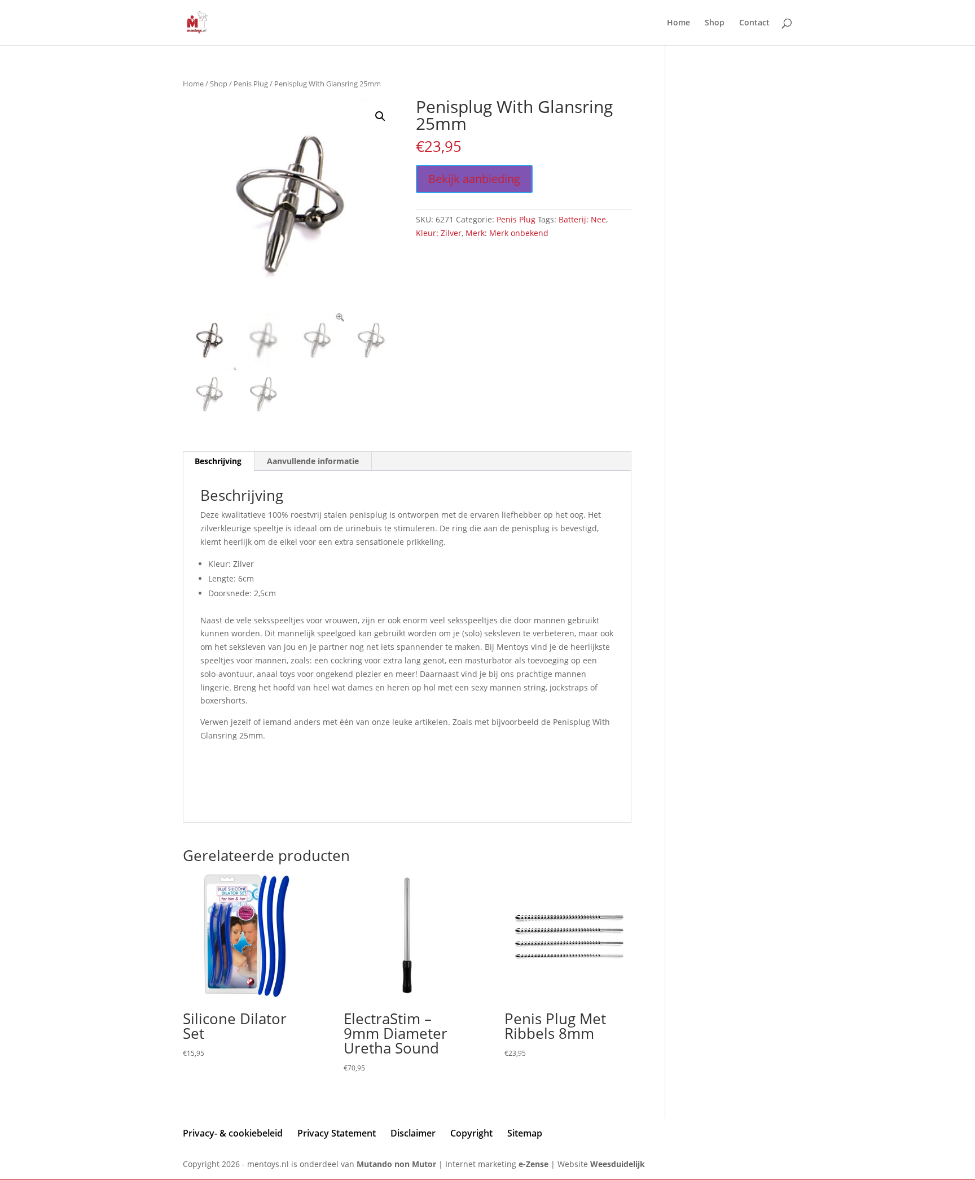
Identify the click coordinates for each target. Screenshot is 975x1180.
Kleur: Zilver (439, 233)
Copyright (471, 1133)
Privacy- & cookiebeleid (233, 1133)
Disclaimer (413, 1133)
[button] (380, 116)
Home (678, 23)
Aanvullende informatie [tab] (313, 461)
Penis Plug (251, 83)
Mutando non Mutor (397, 1164)
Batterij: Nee (582, 219)
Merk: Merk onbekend (506, 233)
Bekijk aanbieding (474, 178)
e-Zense (533, 1164)
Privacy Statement (336, 1133)
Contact (754, 23)
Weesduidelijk (617, 1164)
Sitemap (524, 1133)
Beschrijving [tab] (218, 461)
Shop (714, 23)
